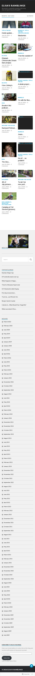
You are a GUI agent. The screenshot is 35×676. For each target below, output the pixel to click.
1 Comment (7, 36)
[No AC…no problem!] (25, 147)
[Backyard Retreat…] (9, 119)
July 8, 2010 (21, 163)
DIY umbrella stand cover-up (10, 277)
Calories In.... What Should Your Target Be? (14, 305)
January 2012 (8, 514)
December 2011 (8, 518)
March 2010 (7, 603)
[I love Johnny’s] (9, 76)
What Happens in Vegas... (9, 281)
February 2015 (8, 374)
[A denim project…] (25, 74)
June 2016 (7, 350)
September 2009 (9, 627)
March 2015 (7, 370)
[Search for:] (17, 259)
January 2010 (8, 611)
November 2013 (9, 426)
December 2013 (8, 422)
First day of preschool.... (8, 293)
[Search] (30, 259)
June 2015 (7, 362)
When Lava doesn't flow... (9, 309)
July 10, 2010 (6, 164)
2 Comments (23, 87)
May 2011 (7, 546)
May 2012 (7, 498)
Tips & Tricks (6, 30)
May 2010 (7, 595)
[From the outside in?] (25, 47)
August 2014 (7, 394)
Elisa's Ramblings (13, 5)
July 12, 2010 (22, 137)
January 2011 (8, 562)
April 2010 (7, 599)
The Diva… (6, 162)
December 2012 (8, 470)
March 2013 (7, 458)
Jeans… (21, 134)
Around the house (8, 125)
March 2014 (7, 410)
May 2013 (7, 450)
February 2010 (8, 607)
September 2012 (9, 482)
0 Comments (7, 65)
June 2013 (7, 446)
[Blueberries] (25, 24)
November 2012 (9, 474)
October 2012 (8, 478)
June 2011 (7, 542)
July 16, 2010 (22, 102)
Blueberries (22, 36)
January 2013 (8, 466)
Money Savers (23, 80)
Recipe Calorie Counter (8, 301)
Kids (3, 103)
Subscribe (7, 658)
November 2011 (9, 522)
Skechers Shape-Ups (8, 273)
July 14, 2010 (6, 130)
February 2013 (8, 462)
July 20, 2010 (22, 86)
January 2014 (8, 418)
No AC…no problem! (22, 159)
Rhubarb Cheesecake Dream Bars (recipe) (9, 60)
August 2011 (7, 534)
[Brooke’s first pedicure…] (9, 97)
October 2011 (8, 526)
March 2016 (7, 358)
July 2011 (6, 538)
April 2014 (7, 406)
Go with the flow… (24, 100)
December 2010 (8, 567)
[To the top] (31, 666)
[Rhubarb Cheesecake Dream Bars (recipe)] (9, 48)
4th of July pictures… (7, 183)
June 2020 (7, 330)
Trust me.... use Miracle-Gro (10, 297)
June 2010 (7, 591)
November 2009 (9, 619)
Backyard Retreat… (9, 128)
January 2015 (8, 378)
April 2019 (7, 338)
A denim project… (24, 84)
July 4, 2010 (21, 187)
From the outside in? (25, 56)
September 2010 (9, 579)
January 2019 (8, 342)
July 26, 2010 (6, 65)
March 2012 (7, 506)
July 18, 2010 (6, 110)
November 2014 (9, 382)
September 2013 (9, 434)
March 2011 (7, 554)
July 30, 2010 (6, 35)
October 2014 (8, 386)
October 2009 (8, 623)
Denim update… (8, 33)
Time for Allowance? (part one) (11, 285)
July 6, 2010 (5, 187)
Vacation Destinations (6, 204)
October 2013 (8, 430)
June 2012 (7, 494)
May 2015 (7, 366)
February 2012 (8, 510)
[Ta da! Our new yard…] (25, 173)
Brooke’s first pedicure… (6, 107)
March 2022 (7, 321)
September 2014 (9, 390)
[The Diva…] (9, 149)
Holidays (5, 179)
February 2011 (8, 558)
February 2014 (8, 414)
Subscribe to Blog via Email (11, 644)
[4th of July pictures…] (9, 173)
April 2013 (7, 454)
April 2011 (7, 550)
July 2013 (6, 442)
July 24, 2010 (22, 58)
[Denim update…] (9, 24)
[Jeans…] (25, 122)
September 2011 (9, 530)
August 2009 (7, 631)
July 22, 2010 (6, 88)
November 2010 (9, 571)
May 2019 (7, 333)
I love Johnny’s (7, 85)
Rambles (21, 30)
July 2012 (6, 490)
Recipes (4, 55)
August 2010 (7, 583)
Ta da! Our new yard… (22, 183)
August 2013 (7, 438)
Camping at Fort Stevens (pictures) (8, 208)
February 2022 (8, 325)
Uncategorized (23, 33)
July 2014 (6, 398)
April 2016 (7, 354)
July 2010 (6, 587)
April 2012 (7, 502)
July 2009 (6, 635)
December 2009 (8, 615)
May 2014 (7, 402)
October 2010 (8, 574)
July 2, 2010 (5, 212)
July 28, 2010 (22, 38)
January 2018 (8, 346)
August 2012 (7, 486)
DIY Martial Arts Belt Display (10, 289)
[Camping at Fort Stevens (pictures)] (9, 196)
